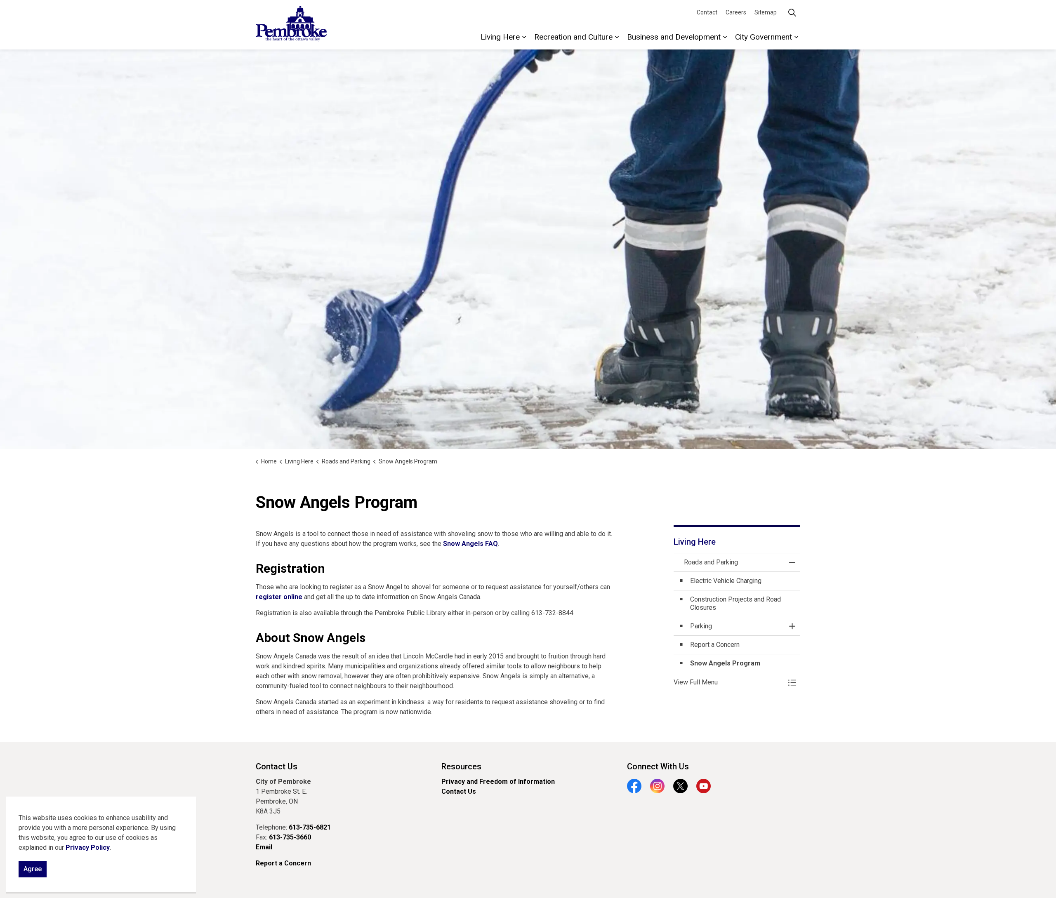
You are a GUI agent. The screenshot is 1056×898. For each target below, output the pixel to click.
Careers (736, 12)
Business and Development (674, 37)
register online (279, 597)
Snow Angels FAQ (470, 544)
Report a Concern (283, 863)
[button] (729, 682)
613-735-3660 (290, 837)
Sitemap (765, 12)
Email (264, 847)
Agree (33, 869)
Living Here (500, 37)
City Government (763, 37)
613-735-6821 (310, 827)
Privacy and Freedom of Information (498, 781)
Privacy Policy (88, 847)
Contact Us (458, 791)
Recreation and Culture (573, 37)
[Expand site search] (792, 12)
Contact (707, 12)
